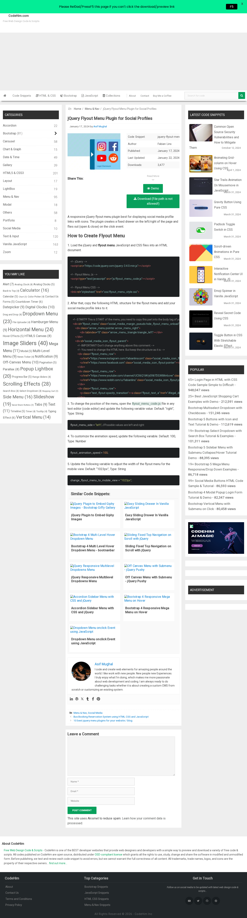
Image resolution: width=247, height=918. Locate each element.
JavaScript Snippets (97, 892)
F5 (231, 6)
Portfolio (9, 220)
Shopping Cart (50, 391)
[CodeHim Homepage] (5, 95)
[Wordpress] (77, 699)
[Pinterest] (98, 699)
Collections (112, 95)
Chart (23, 297)
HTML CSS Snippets (97, 898)
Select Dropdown (30, 390)
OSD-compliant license (108, 854)
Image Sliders (25, 343)
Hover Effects (13, 336)
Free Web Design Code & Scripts (23, 850)
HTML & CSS (47, 95)
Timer (31, 411)
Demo (154, 188)
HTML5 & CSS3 (13, 173)
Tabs (41, 404)
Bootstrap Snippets (96, 886)
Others (7, 212)
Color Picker (36, 296)
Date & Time (11, 157)
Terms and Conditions (18, 898)
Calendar (10, 296)
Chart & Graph (12, 149)
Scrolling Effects (27, 384)
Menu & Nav (92, 108)
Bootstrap (70, 95)
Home (77, 108)
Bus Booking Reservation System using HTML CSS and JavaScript (111, 716)
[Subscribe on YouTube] (189, 901)
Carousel (9, 141)
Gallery (7, 165)
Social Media (95, 712)
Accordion (9, 125)
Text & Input (11, 236)
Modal (7, 204)
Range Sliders (41, 376)
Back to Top (11, 290)
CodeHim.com (14, 16)
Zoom (7, 252)
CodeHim (141, 913)
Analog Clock (23, 284)
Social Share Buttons (23, 405)
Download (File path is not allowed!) (155, 201)
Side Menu (18, 396)
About (132, 95)
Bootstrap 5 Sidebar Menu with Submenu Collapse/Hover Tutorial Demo (212, 452)
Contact (144, 95)
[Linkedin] (71, 699)
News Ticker (25, 356)
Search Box (11, 390)
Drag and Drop (12, 314)
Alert (8, 284)
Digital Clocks (40, 307)
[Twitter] (82, 699)
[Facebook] (93, 699)
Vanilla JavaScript (15, 244)
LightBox (9, 189)
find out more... (58, 863)
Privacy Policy (13, 904)
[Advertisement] (123, 62)
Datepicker (14, 307)
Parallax (11, 369)
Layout (7, 181)
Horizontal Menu (31, 329)
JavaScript (91, 95)
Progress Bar (22, 376)
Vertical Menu (33, 417)
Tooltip (41, 411)
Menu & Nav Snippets (97, 904)
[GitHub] (207, 901)
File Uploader (21, 322)
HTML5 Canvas (38, 336)
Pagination (48, 362)
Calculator (34, 290)
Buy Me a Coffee (162, 95)
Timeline (17, 411)
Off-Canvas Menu (21, 362)
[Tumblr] (87, 699)
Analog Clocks (44, 284)
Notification (46, 356)
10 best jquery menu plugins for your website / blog (103, 720)
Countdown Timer (29, 301)
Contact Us (12, 892)
